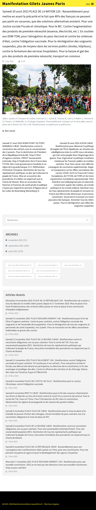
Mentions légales (51, 504)
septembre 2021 (16, 245)
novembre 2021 (15, 240)
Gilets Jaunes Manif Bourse (73, 265)
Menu (88, 4)
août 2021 (13, 251)
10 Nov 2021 (13, 313)
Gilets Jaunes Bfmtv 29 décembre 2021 (20, 265)
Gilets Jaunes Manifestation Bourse (19, 271)
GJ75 (23, 61)
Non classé (10, 130)
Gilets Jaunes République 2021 (48, 276)
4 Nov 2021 (13, 388)
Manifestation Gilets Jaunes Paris (33, 3)
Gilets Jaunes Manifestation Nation (47, 271)
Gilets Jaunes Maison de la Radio (48, 265)
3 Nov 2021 (13, 405)
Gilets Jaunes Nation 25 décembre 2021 (20, 276)
